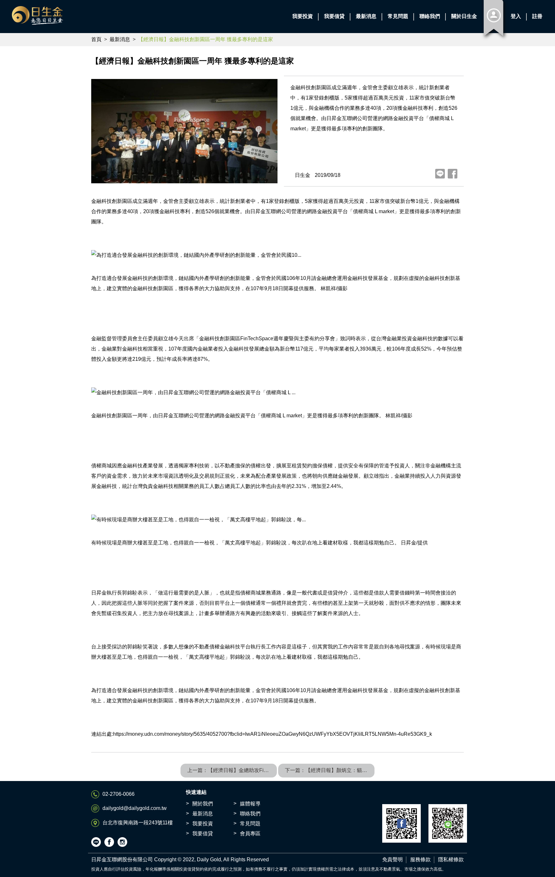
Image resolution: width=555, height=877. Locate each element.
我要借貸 (202, 833)
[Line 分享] (440, 173)
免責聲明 (392, 859)
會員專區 (250, 833)
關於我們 (202, 803)
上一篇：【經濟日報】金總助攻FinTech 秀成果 (232, 770)
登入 (516, 16)
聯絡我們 (250, 813)
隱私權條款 (451, 859)
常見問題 (250, 823)
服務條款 (420, 859)
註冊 (537, 16)
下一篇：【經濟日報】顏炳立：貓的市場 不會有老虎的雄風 (329, 770)
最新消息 (120, 39)
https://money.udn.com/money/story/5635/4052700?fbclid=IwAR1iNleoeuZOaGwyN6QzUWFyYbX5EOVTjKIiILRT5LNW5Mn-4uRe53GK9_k (272, 734)
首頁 (96, 39)
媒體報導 (250, 803)
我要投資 (202, 823)
